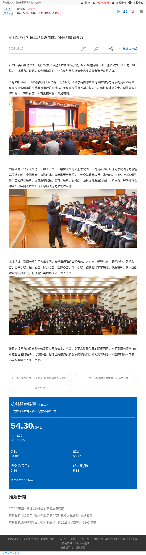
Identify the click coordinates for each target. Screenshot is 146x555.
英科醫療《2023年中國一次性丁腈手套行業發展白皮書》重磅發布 (50, 515)
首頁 (87, 2)
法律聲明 (66, 547)
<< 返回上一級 (128, 48)
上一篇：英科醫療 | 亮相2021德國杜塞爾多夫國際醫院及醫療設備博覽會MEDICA (40, 379)
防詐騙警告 (103, 2)
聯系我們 (121, 2)
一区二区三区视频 (10, 553)
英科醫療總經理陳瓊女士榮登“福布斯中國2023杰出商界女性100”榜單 (52, 522)
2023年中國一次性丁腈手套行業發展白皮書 (36, 508)
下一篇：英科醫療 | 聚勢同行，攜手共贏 (106, 378)
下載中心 (138, 2)
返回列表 (40, 387)
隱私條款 (80, 547)
